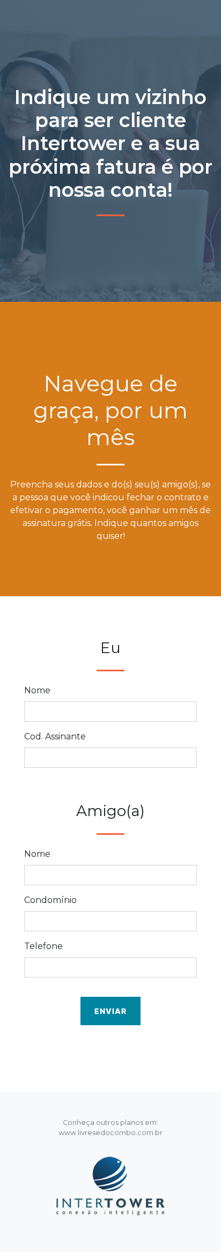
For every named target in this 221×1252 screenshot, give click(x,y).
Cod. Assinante (55, 736)
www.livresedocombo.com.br (110, 1133)
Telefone (43, 946)
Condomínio (50, 900)
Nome (37, 690)
